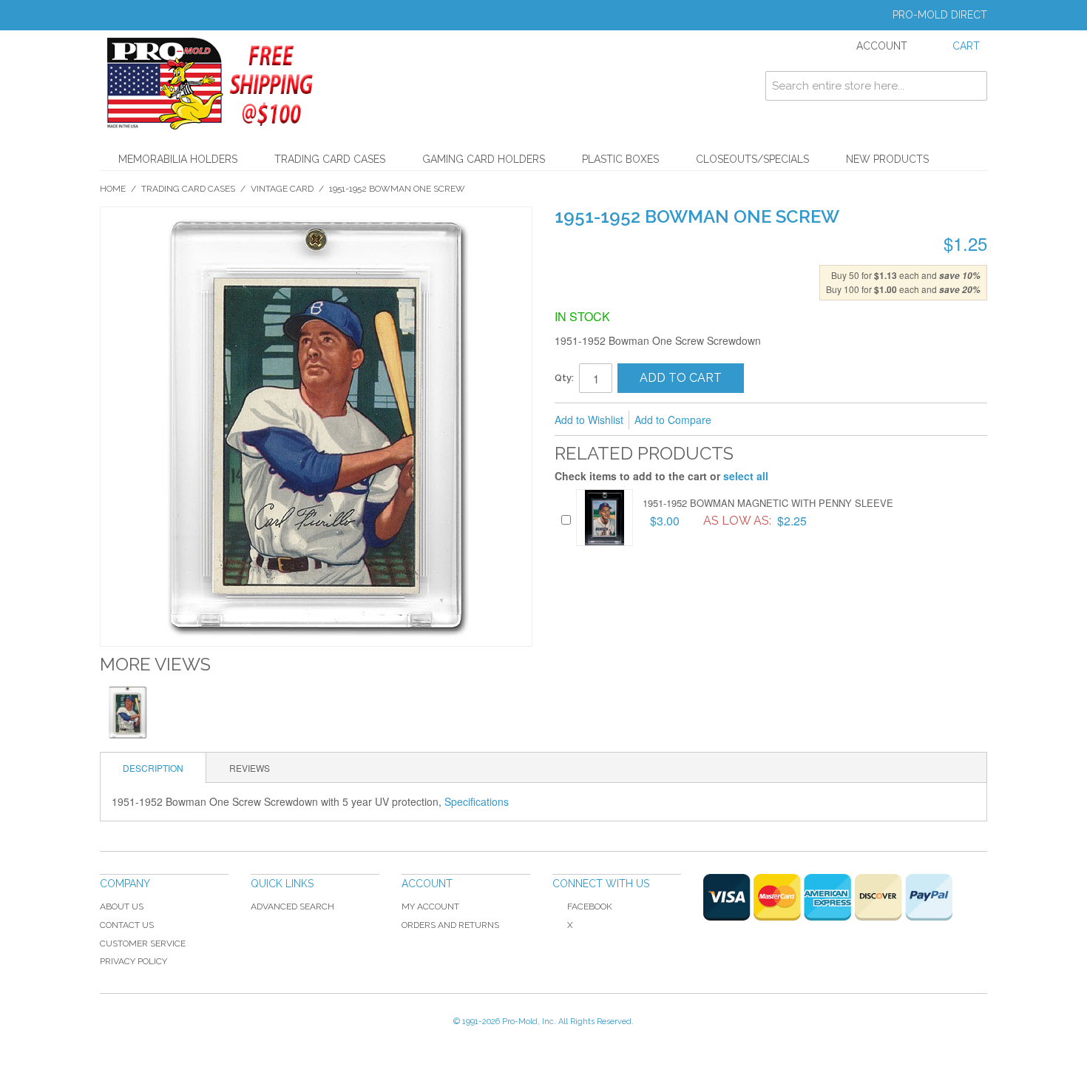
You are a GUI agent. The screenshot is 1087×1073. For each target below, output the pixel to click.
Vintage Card (282, 189)
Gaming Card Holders (483, 159)
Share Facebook (772, 420)
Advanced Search (292, 906)
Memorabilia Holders (177, 159)
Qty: (564, 377)
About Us (121, 906)
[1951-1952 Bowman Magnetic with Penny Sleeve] (604, 517)
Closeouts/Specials (752, 159)
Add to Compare (672, 419)
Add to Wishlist (589, 419)
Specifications (476, 801)
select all (745, 475)
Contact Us (127, 925)
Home (113, 189)
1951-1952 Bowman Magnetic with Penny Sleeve (768, 503)
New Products (887, 159)
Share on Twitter (801, 420)
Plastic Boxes (620, 159)
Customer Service (143, 943)
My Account (430, 906)
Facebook (589, 906)
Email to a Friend (742, 420)
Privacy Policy (133, 961)
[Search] (972, 86)
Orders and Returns (450, 925)
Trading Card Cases (329, 159)
